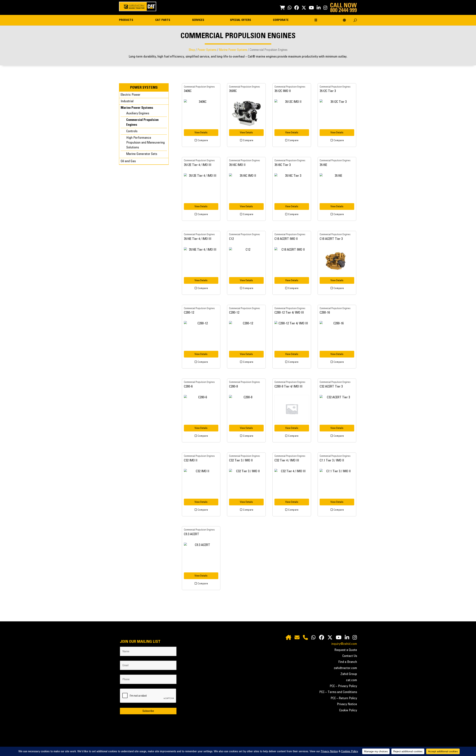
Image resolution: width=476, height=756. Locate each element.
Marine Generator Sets (141, 154)
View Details (201, 132)
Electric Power (130, 94)
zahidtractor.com (345, 668)
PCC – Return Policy (344, 698)
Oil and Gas (128, 161)
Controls (131, 131)
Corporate (281, 20)
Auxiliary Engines (137, 113)
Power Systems (206, 49)
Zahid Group (348, 674)
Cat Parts (162, 20)
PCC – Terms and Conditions (338, 692)
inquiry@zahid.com (344, 644)
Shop (192, 49)
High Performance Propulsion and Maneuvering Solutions (145, 142)
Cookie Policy (348, 710)
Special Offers (240, 20)
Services (198, 20)
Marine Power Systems (233, 49)
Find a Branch (347, 662)
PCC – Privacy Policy (343, 686)
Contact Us (349, 656)
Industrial (127, 101)
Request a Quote (346, 650)
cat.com (351, 680)
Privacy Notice (347, 704)
